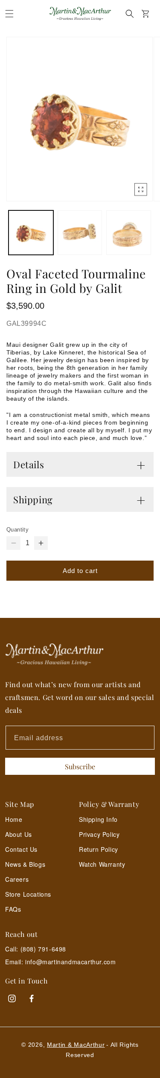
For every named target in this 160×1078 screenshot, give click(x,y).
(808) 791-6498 (43, 949)
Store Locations (28, 894)
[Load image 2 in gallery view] (80, 232)
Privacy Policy (99, 834)
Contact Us (21, 849)
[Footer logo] (80, 654)
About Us (18, 834)
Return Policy (98, 849)
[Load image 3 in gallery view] (128, 232)
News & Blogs (25, 864)
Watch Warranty (102, 864)
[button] (9, 13)
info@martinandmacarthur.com (70, 962)
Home (13, 819)
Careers (17, 879)
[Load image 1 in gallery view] (31, 232)
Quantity (17, 529)
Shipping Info (98, 819)
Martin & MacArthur (76, 1044)
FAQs (13, 909)
